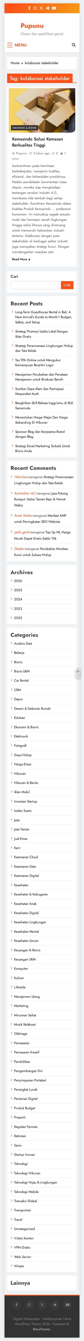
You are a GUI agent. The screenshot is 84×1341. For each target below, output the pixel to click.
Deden (19, 548)
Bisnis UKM (22, 671)
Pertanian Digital (25, 1098)
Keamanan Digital (26, 875)
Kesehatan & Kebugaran (31, 894)
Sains (18, 1145)
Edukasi (19, 717)
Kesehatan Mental (26, 931)
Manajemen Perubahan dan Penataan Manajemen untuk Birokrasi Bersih (41, 377)
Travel (18, 1219)
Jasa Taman (21, 829)
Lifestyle (20, 987)
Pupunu (32, 25)
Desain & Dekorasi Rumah (32, 708)
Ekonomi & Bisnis (25, 128)
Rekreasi (20, 1135)
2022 (18, 617)
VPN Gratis (22, 1247)
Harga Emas (22, 764)
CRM (17, 689)
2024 (18, 599)
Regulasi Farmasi (26, 1126)
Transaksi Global (25, 1201)
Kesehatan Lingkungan (30, 922)
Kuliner (19, 978)
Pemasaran (21, 1043)
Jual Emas (20, 838)
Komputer (21, 968)
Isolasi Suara (22, 810)
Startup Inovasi (24, 1154)
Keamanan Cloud (26, 857)
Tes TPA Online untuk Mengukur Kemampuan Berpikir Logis (38, 363)
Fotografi (20, 745)
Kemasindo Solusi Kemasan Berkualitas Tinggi (37, 142)
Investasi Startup (25, 801)
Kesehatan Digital (26, 912)
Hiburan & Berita (26, 782)
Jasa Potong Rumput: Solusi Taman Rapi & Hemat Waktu (41, 499)
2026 (18, 580)
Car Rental (21, 680)
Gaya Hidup (23, 755)
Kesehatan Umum (26, 940)
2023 (18, 608)
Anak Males (23, 515)
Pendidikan (22, 1061)
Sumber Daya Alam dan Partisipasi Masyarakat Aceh (39, 391)
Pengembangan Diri (28, 1070)
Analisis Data (23, 643)
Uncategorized (24, 1228)
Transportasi (22, 1210)
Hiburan (20, 773)
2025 (18, 590)
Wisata (19, 1266)
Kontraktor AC (24, 493)
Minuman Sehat (25, 1015)
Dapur (18, 699)
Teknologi (21, 1163)
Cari (14, 276)
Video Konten (24, 1238)
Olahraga (20, 1033)
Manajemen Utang (27, 996)
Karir (17, 847)
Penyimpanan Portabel (30, 1080)
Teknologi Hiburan (27, 1173)
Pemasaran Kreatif (26, 1052)
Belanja (19, 652)
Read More (19, 259)
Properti (20, 1117)
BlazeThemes (41, 1329)
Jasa (16, 820)
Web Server (22, 1256)
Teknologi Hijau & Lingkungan (35, 1182)
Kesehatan (21, 885)
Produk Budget (24, 1108)
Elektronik (21, 736)
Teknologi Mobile (26, 1191)
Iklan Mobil (22, 792)
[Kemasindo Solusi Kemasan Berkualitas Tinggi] (42, 110)
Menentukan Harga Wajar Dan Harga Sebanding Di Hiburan (41, 420)
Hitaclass (20, 476)
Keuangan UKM (25, 959)
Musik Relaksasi (25, 1024)
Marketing (21, 1005)
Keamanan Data (25, 866)
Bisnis (18, 662)
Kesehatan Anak (25, 903)
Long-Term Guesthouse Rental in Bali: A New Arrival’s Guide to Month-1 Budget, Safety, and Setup (43, 317)
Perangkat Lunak (25, 1089)
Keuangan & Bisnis (27, 950)
